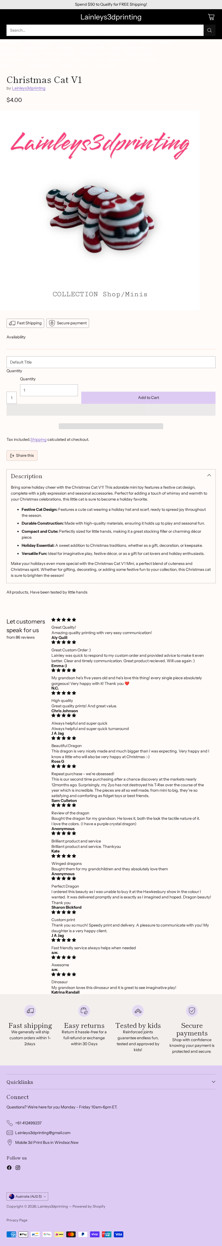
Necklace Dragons (155, 41)
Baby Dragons (120, 41)
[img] (131, 619)
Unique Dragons (36, 47)
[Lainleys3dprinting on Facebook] (9, 1168)
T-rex (97, 59)
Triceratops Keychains (99, 53)
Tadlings (7, 47)
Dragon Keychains (141, 53)
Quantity (14, 370)
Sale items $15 (92, 47)
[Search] (210, 30)
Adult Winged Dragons (80, 41)
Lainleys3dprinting (28, 88)
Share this (25, 455)
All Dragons (10, 41)
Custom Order (12, 59)
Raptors (66, 65)
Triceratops (146, 59)
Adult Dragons (40, 41)
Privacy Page (16, 1220)
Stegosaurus (11, 65)
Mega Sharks (41, 65)
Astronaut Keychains (19, 53)
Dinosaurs (77, 59)
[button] (111, 410)
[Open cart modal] (211, 16)
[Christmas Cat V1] (100, 210)
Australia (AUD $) (28, 1196)
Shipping (38, 439)
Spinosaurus (119, 59)
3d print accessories (97, 65)
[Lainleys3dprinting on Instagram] (18, 1168)
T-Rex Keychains (59, 53)
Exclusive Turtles (47, 59)
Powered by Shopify (89, 1206)
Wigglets (65, 47)
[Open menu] (9, 16)
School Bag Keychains (130, 47)
